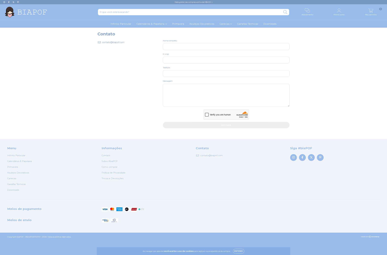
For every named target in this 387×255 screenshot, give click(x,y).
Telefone (166, 67)
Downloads (269, 24)
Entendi (238, 251)
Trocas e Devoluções (113, 178)
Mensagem (168, 81)
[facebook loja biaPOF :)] (9, 2)
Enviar (226, 125)
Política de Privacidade (113, 172)
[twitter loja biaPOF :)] (13, 2)
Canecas (225, 24)
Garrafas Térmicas (247, 24)
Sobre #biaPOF (110, 161)
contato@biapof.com (113, 42)
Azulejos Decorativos (201, 24)
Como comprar (109, 167)
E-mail (166, 54)
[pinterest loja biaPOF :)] (18, 2)
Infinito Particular (121, 24)
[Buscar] (285, 12)
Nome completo (170, 40)
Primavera (178, 24)
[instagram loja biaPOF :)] (4, 2)
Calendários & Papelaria (151, 24)
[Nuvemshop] (370, 237)
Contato (106, 155)
